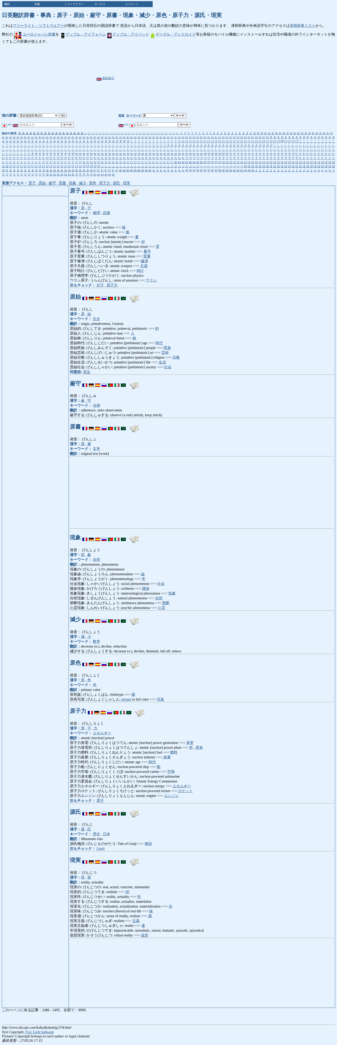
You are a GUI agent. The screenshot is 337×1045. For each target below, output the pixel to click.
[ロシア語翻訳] (104, 191)
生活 (162, 362)
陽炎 (145, 588)
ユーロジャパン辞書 (38, 34)
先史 (96, 319)
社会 (167, 367)
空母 (171, 772)
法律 (96, 405)
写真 (160, 699)
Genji (101, 848)
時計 (140, 271)
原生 (86, 372)
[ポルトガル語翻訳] (110, 191)
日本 (106, 834)
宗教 (176, 357)
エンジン (171, 796)
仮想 (144, 935)
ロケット (185, 791)
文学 (96, 449)
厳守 (52, 183)
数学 (96, 641)
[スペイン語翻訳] (97, 191)
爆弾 (144, 261)
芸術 (165, 353)
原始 (42, 183)
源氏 (116, 183)
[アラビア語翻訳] (123, 191)
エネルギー (102, 733)
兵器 (144, 266)
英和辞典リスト (302, 26)
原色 (92, 183)
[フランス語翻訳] (84, 191)
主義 (136, 921)
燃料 (173, 752)
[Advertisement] (179, 78)
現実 (126, 183)
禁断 (165, 603)
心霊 (161, 608)
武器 (106, 213)
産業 (167, 757)
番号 (147, 251)
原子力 (104, 183)
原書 (62, 183)
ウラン (151, 280)
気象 (172, 593)
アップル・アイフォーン (86, 34)
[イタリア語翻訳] (116, 191)
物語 (148, 844)
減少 (82, 183)
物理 (96, 213)
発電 (189, 743)
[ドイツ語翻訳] (91, 191)
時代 (159, 343)
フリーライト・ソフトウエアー (38, 26)
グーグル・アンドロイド (175, 34)
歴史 (96, 834)
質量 (147, 256)
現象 (72, 183)
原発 (199, 747)
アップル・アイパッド (130, 34)
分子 (100, 285)
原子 (32, 183)
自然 (96, 560)
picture (126, 699)
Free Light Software (39, 1032)
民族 (167, 348)
